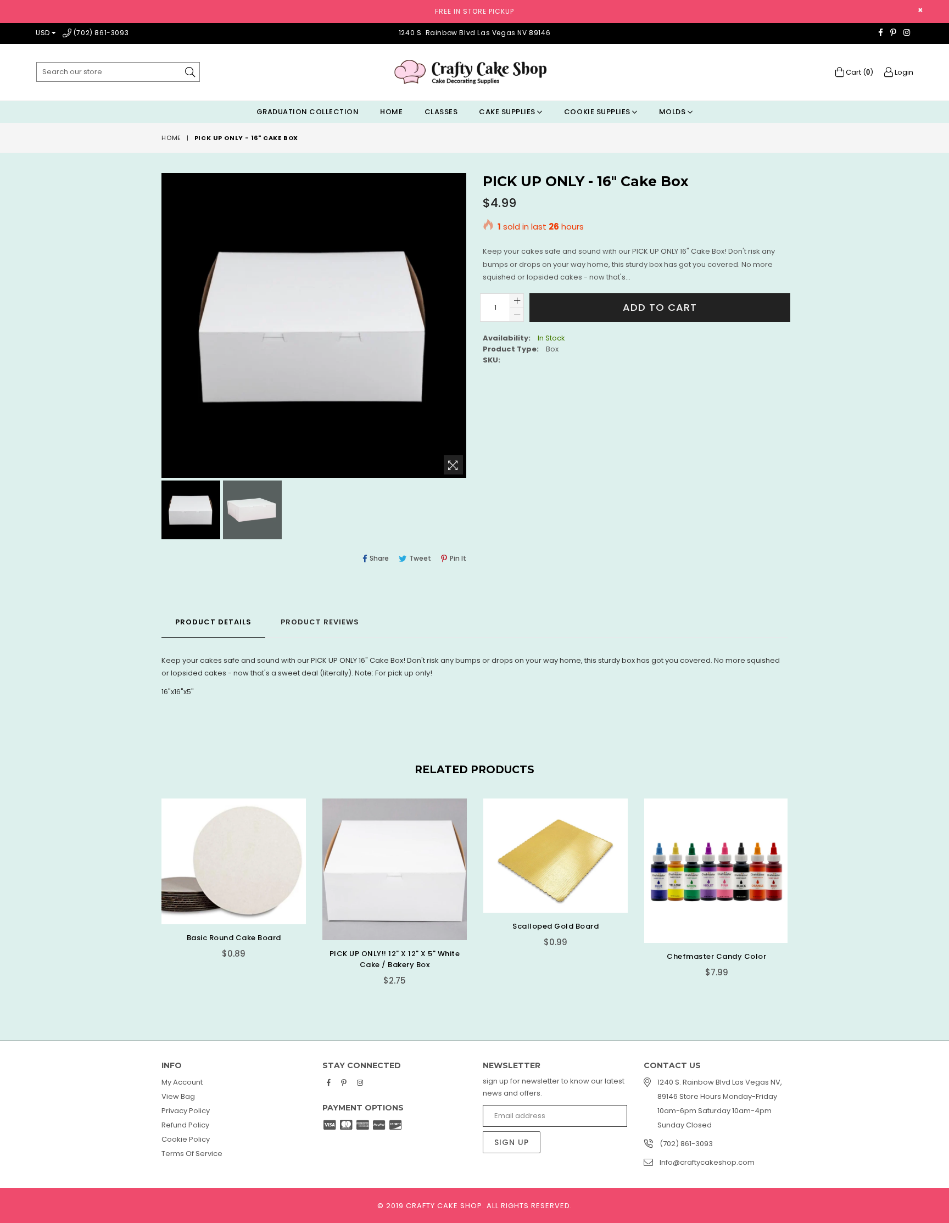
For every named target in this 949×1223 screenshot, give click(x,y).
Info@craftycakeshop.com (707, 1162)
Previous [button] (150, 884)
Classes (441, 112)
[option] (189, 512)
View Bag (178, 1096)
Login (903, 72)
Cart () (858, 72)
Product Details (213, 622)
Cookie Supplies (598, 112)
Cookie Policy (185, 1139)
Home (391, 112)
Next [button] (798, 884)
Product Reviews (320, 622)
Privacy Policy (185, 1110)
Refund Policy (185, 1125)
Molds (673, 112)
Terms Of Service (191, 1153)
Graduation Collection (307, 112)
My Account (182, 1082)
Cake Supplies (508, 112)
